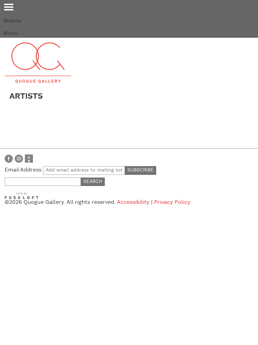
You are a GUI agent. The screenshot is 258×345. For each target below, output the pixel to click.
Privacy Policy (172, 202)
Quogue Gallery (38, 62)
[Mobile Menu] (8, 7)
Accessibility (133, 202)
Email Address (24, 170)
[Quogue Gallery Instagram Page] (19, 158)
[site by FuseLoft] (21, 196)
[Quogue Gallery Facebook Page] (9, 158)
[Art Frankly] (29, 158)
